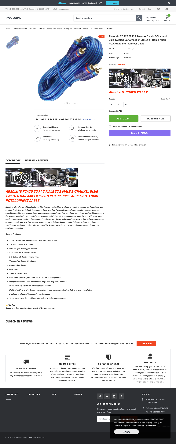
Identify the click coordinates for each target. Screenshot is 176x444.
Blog (149, 9)
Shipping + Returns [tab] (36, 160)
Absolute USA (130, 49)
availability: (114, 58)
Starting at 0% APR (93, 3)
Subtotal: (112, 111)
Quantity (112, 99)
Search (8, 399)
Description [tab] (13, 160)
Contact (142, 9)
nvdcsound (13, 18)
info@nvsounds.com (61, 9)
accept (126, 432)
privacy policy (151, 426)
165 (113, 145)
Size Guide (165, 99)
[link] (12, 42)
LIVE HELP (146, 343)
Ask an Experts (89, 120)
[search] (139, 18)
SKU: (111, 53)
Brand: (111, 49)
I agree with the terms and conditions (127, 126)
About (133, 9)
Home (8, 29)
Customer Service (121, 9)
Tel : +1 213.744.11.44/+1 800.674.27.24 (58, 119)
